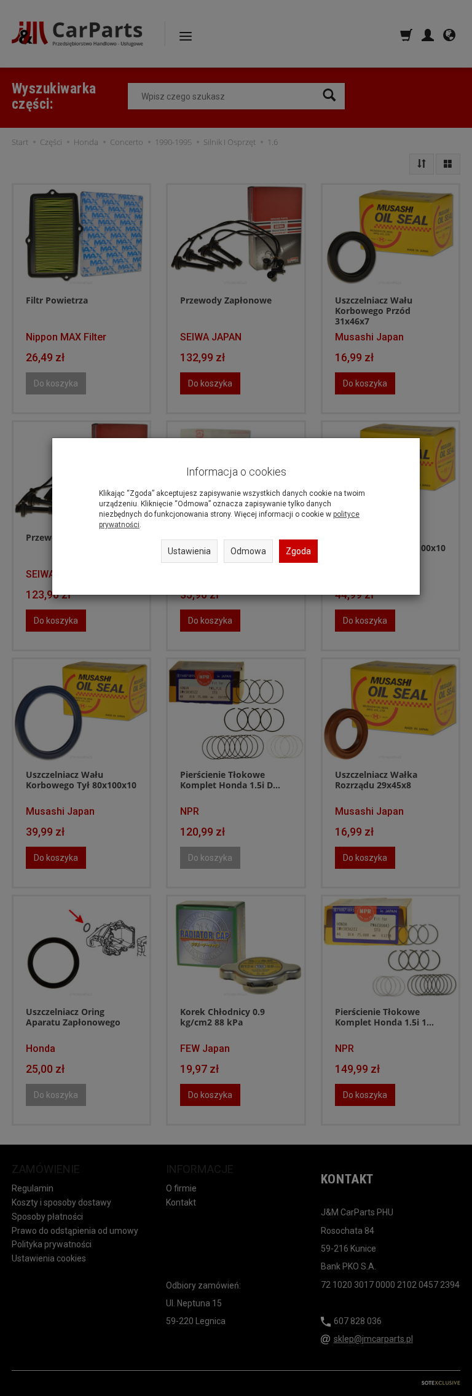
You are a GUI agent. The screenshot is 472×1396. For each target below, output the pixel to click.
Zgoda (298, 551)
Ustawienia (189, 551)
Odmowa (248, 551)
